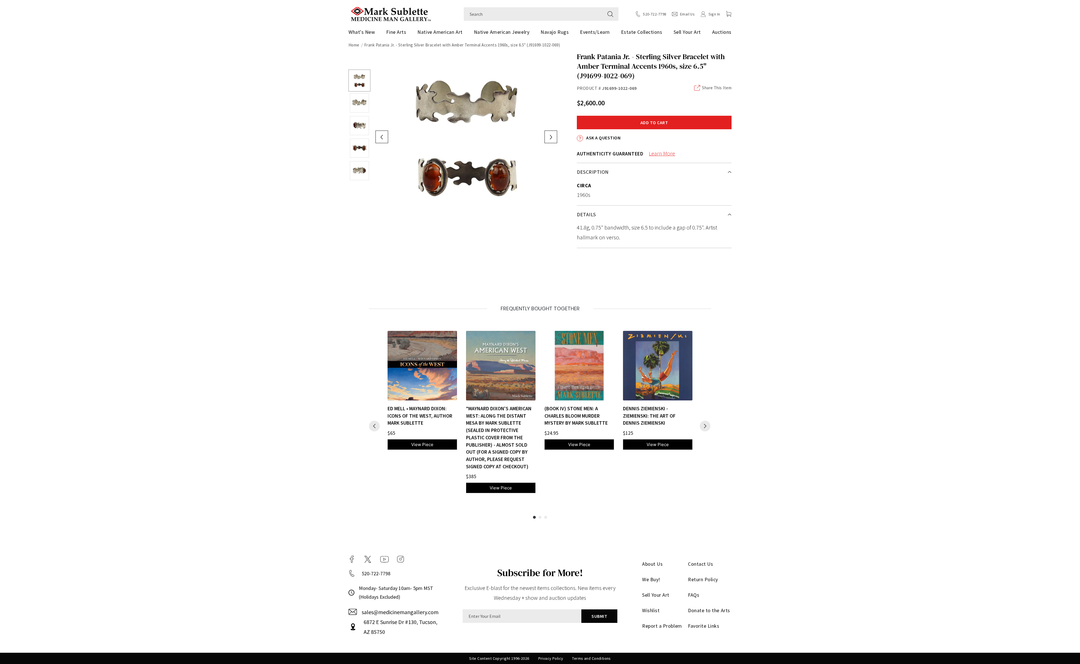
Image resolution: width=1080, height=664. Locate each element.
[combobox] (533, 14)
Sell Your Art (687, 32)
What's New (361, 32)
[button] (729, 14)
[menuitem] (363, 32)
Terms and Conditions (591, 658)
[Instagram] (400, 559)
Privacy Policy (550, 658)
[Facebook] (351, 559)
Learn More (662, 153)
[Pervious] (374, 426)
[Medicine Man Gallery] (391, 13)
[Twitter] (368, 559)
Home (353, 45)
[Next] (705, 426)
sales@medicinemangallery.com (400, 612)
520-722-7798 (376, 573)
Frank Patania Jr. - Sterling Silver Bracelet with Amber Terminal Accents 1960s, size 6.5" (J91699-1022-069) (462, 45)
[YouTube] (384, 559)
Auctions (722, 32)
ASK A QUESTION (602, 138)
